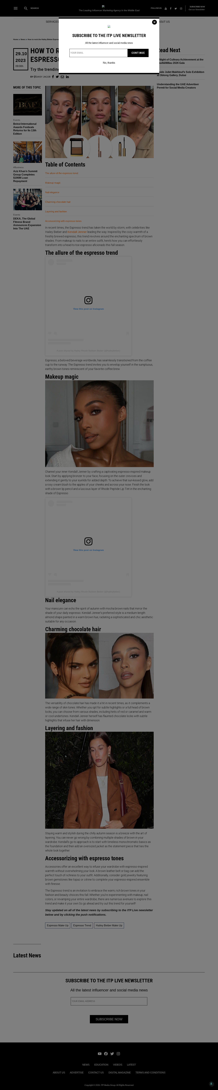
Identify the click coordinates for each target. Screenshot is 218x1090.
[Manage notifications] (211, 1083)
